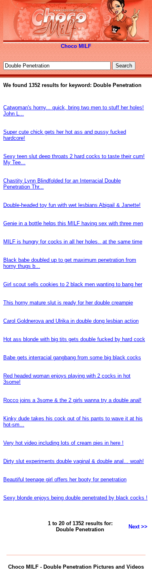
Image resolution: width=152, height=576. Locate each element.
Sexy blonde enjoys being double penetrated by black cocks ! (75, 498)
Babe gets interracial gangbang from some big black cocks (72, 357)
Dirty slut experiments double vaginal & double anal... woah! (73, 461)
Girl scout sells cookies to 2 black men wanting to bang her (72, 284)
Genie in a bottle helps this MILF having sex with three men (73, 223)
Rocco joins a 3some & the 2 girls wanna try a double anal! (72, 400)
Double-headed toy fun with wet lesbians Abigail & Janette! (72, 205)
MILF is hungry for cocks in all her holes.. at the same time (72, 242)
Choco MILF (76, 46)
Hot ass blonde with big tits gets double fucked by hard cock (74, 339)
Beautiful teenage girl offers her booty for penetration (64, 479)
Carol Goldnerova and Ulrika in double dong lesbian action (71, 321)
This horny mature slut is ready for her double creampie (68, 303)
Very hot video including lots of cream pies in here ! (63, 443)
